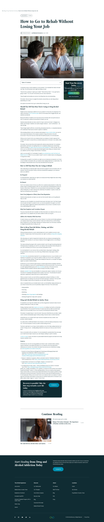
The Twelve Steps (24, 256)
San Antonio (74, 489)
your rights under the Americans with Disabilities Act (40, 147)
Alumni (16, 507)
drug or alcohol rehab (50, 132)
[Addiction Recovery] (68, 419)
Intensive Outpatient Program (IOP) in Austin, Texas (23, 500)
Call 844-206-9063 (73, 93)
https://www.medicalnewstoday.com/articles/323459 (47, 359)
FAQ (54, 496)
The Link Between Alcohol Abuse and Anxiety (32, 443)
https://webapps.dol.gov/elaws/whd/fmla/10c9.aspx (40, 367)
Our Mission (55, 486)
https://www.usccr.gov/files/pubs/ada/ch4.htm (35, 363)
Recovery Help (37, 496)
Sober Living (17, 504)
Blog (5, 10)
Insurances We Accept (38, 502)
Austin (73, 486)
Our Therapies (37, 489)
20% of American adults (34, 113)
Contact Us (54, 385)
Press (54, 499)
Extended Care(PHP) (19, 496)
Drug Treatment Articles (12, 10)
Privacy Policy (86, 517)
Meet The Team (56, 489)
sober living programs (31, 294)
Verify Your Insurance (74, 96)
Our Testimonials (37, 486)
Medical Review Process (39, 506)
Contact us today (24, 336)
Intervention (17, 486)
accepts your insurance (39, 307)
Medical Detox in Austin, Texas (21, 489)
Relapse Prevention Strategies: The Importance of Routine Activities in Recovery (65, 422)
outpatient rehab (27, 271)
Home (2, 10)
